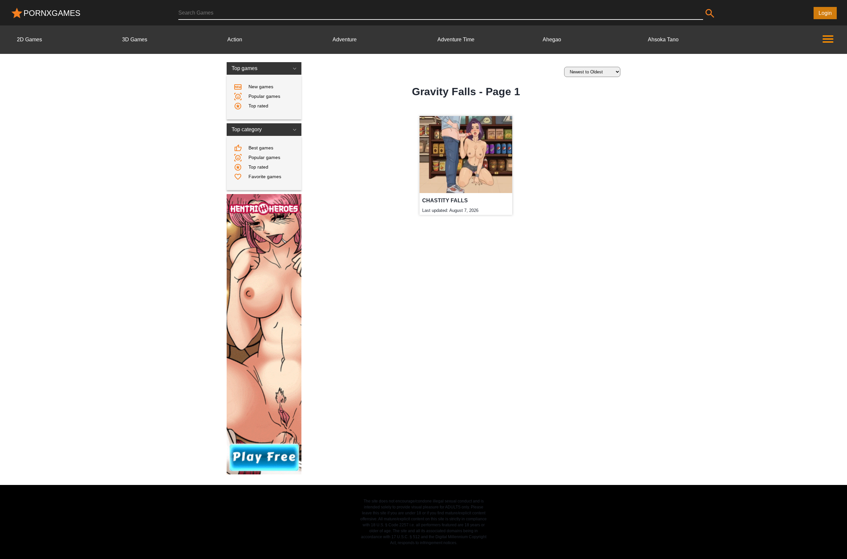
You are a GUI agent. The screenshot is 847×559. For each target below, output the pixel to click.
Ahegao (552, 39)
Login (825, 13)
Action (234, 39)
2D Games (29, 39)
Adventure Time (455, 39)
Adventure (345, 39)
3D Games (134, 39)
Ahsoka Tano (663, 39)
